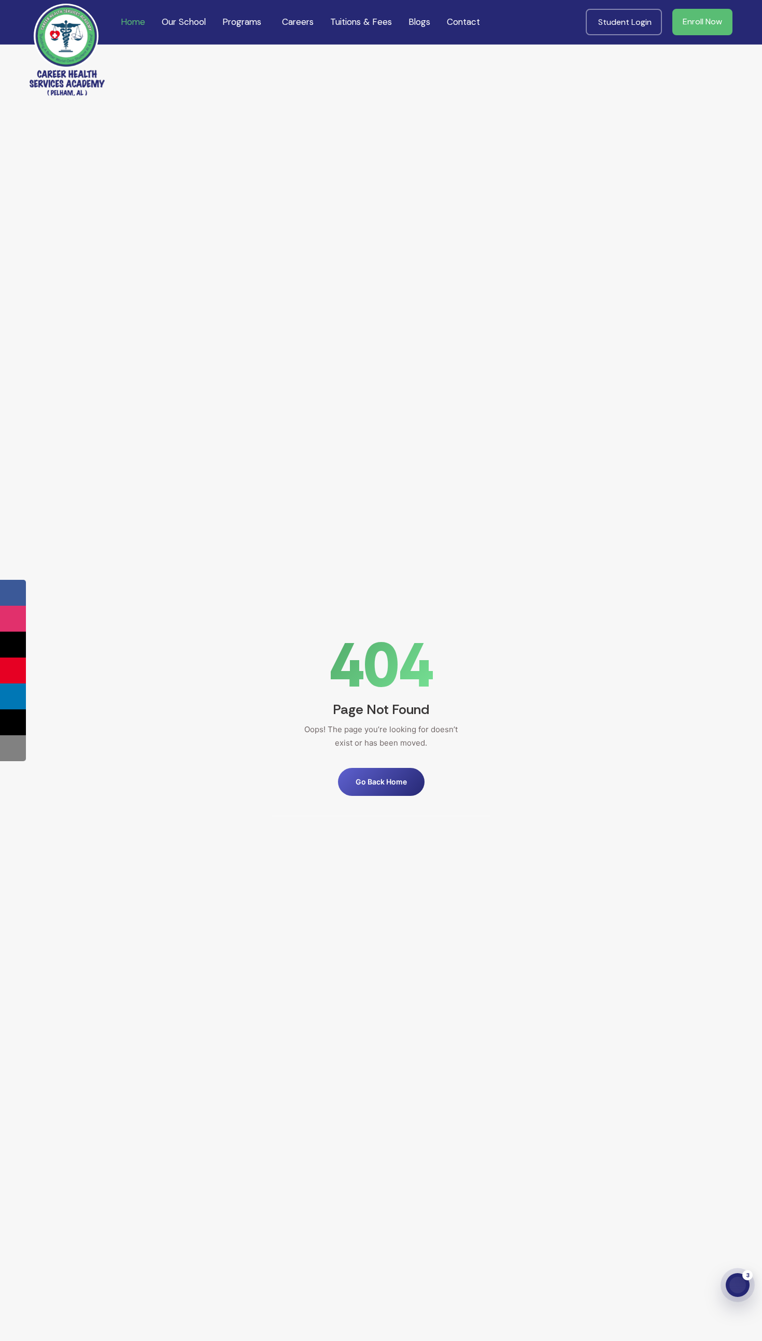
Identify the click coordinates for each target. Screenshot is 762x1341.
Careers (298, 21)
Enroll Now (702, 21)
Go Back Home (381, 781)
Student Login (625, 22)
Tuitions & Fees (361, 21)
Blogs (419, 21)
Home (133, 21)
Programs (241, 21)
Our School (184, 21)
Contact (463, 21)
